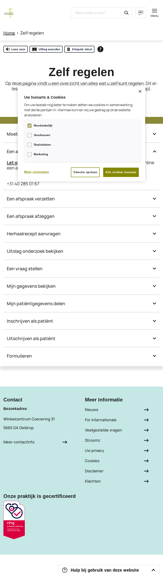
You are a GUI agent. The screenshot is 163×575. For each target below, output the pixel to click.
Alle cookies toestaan (120, 172)
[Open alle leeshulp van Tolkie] (100, 49)
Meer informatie (36, 172)
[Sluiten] (140, 91)
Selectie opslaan (85, 172)
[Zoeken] (126, 13)
